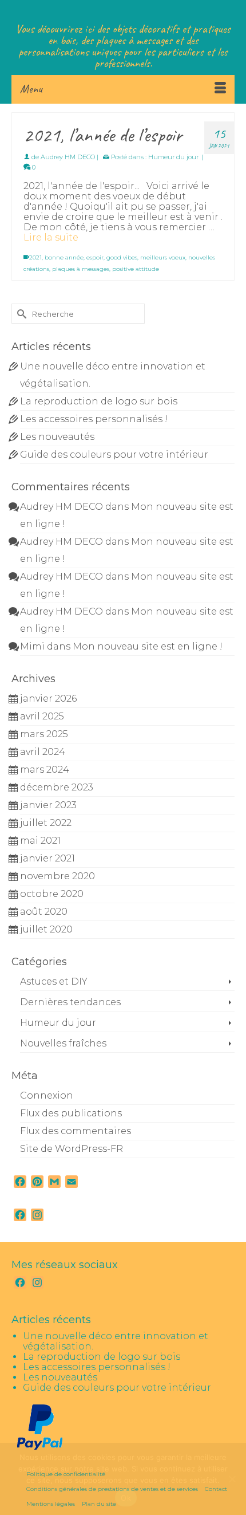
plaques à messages (80, 269)
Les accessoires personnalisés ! (94, 419)
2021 (35, 257)
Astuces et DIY (54, 981)
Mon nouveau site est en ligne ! (148, 646)
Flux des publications (71, 1113)
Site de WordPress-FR (71, 1148)
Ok (126, 1497)
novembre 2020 (57, 876)
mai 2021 (40, 840)
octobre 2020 (52, 893)
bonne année (64, 257)
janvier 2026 (48, 698)
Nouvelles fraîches (63, 1043)
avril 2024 (42, 751)
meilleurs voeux (162, 257)
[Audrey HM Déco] (123, 11)
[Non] (231, 1479)
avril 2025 (42, 716)
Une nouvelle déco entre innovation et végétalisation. (115, 1341)
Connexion (46, 1095)
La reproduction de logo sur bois (98, 401)
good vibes (121, 257)
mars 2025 (44, 734)
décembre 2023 (56, 787)
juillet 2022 (46, 822)
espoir (95, 257)
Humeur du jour (173, 157)
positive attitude (135, 269)
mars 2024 (44, 769)
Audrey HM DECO (68, 157)
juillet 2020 (46, 929)
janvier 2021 (47, 858)
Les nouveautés (57, 436)
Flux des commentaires (75, 1131)
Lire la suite (50, 237)
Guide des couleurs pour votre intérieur (114, 454)
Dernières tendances (70, 1002)
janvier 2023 (48, 805)
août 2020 (44, 911)
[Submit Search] (20, 314)
